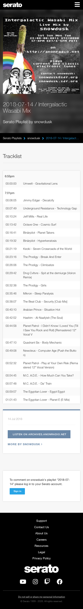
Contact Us (41, 527)
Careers (41, 539)
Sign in (17, 491)
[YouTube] (23, 582)
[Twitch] (47, 582)
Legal (41, 552)
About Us (41, 533)
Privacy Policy (41, 558)
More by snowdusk (24, 444)
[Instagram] (35, 582)
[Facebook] (60, 582)
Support (41, 520)
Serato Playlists (12, 138)
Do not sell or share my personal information (41, 596)
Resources (41, 545)
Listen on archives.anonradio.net (39, 434)
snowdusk (33, 138)
